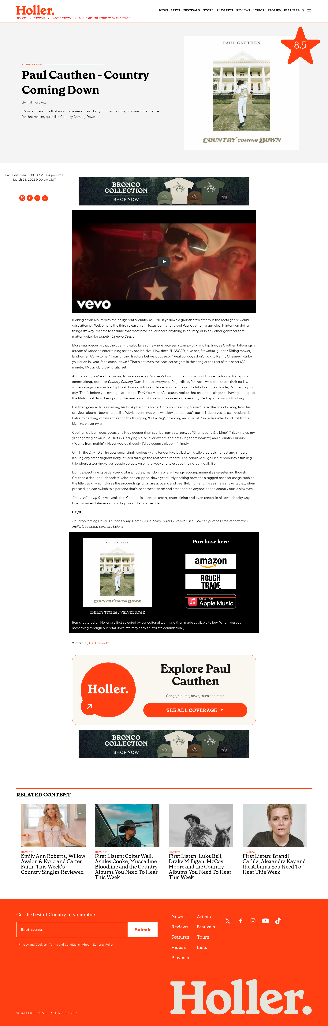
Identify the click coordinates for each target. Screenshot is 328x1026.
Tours (203, 937)
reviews (243, 10)
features (292, 10)
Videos (178, 947)
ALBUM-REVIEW (62, 18)
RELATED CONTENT (43, 794)
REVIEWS (39, 18)
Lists (202, 947)
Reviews (179, 927)
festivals (191, 10)
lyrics (258, 10)
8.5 (300, 45)
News (177, 917)
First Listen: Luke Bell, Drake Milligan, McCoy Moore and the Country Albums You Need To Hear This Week (200, 867)
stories (274, 10)
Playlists (180, 958)
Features (180, 937)
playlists (225, 10)
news (163, 10)
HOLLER (22, 18)
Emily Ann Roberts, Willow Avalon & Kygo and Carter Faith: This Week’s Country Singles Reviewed (53, 864)
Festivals (206, 927)
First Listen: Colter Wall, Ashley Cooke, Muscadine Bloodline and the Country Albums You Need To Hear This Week (126, 867)
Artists (204, 917)
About (86, 944)
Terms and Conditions (64, 944)
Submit (143, 930)
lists (175, 10)
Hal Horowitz (37, 101)
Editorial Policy (103, 944)
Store (208, 10)
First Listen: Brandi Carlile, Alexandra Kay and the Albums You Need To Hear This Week (274, 864)
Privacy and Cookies (33, 944)
